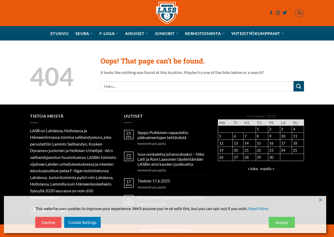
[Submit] (299, 86)
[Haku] (299, 13)
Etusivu (59, 33)
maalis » (267, 168)
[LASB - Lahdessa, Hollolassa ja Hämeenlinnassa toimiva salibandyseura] (167, 13)
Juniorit (165, 33)
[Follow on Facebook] (271, 13)
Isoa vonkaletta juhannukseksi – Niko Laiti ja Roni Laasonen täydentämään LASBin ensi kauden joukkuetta (171, 159)
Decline (48, 222)
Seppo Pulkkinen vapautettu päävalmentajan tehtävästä (163, 135)
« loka (253, 168)
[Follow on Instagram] (278, 13)
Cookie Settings (82, 222)
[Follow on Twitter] (285, 13)
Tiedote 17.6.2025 (154, 180)
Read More (258, 208)
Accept (282, 222)
